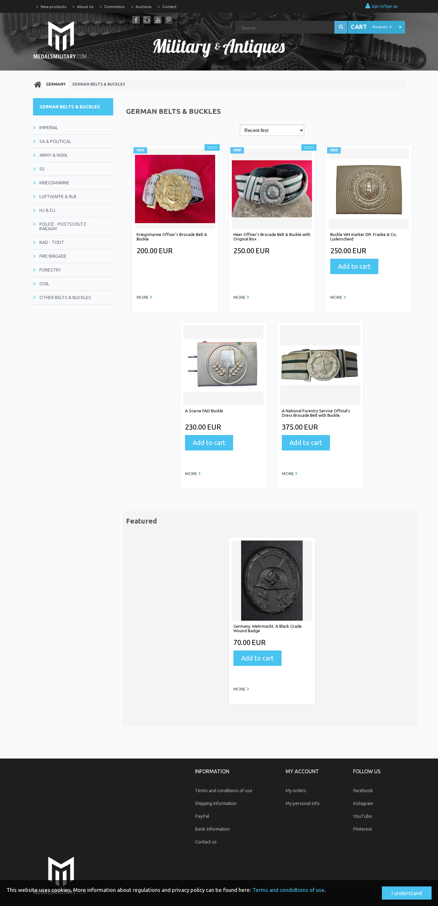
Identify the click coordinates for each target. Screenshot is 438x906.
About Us (85, 6)
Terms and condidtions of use (288, 890)
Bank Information (212, 829)
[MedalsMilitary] (63, 42)
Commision (114, 6)
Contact (169, 6)
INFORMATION (212, 771)
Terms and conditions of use (223, 790)
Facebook (136, 20)
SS (42, 169)
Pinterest (169, 20)
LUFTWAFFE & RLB (58, 196)
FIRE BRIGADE (53, 256)
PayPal (202, 816)
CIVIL (44, 283)
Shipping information (216, 803)
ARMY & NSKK (53, 155)
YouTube (158, 20)
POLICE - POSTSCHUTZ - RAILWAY (64, 226)
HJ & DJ (47, 210)
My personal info (303, 803)
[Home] (38, 84)
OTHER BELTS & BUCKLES (65, 297)
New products (53, 6)
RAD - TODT (51, 242)
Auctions (143, 6)
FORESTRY (50, 270)
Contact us (206, 841)
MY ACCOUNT (302, 771)
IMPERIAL (48, 127)
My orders (296, 790)
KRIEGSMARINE (54, 182)
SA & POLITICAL (55, 141)
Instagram (147, 20)
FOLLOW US (367, 771)
